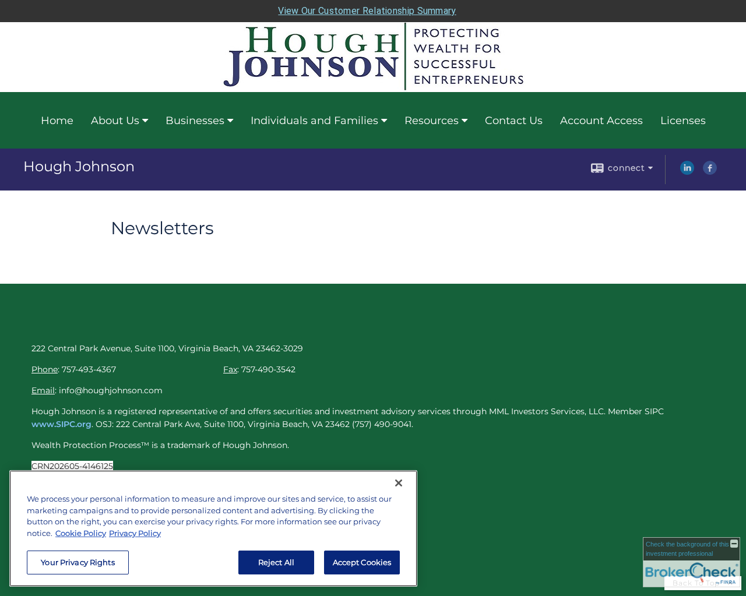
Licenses (683, 120)
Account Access (601, 120)
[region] (213, 528)
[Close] (398, 483)
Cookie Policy (80, 533)
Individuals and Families (314, 120)
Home (57, 120)
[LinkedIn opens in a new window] (687, 172)
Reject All (276, 562)
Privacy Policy (135, 533)
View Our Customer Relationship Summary (367, 10)
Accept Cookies (362, 562)
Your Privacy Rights (77, 562)
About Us (115, 120)
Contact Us (514, 120)
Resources (431, 120)
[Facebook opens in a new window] (710, 172)
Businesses (195, 120)
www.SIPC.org (61, 424)
